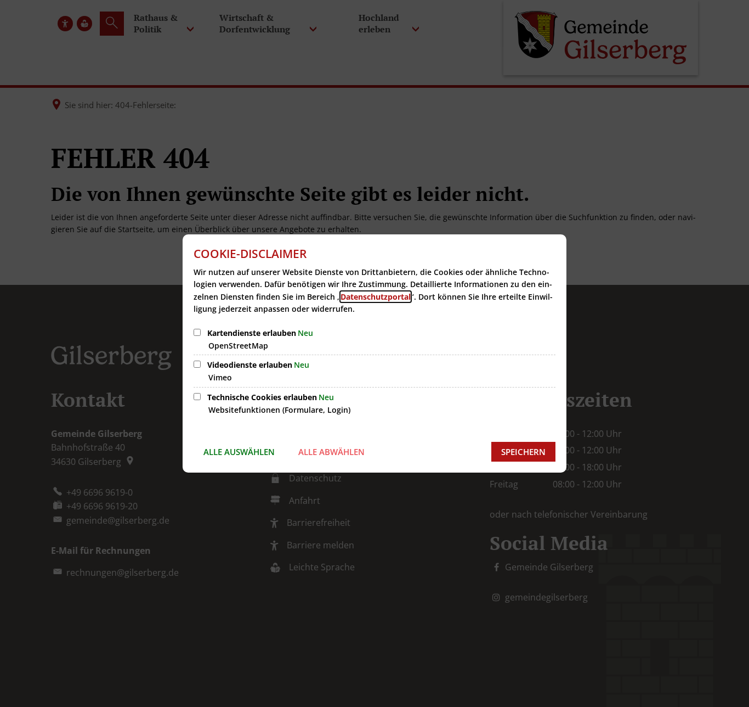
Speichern (523, 451)
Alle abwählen (331, 451)
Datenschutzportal (376, 296)
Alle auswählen (239, 451)
